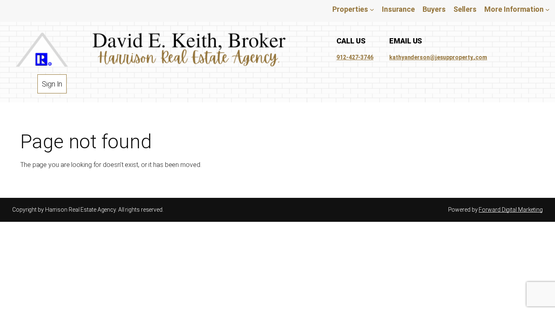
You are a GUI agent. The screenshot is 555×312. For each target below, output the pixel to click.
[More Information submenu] (547, 9)
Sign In (52, 84)
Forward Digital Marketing (511, 209)
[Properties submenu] (372, 9)
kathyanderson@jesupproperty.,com (438, 57)
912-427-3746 (354, 57)
